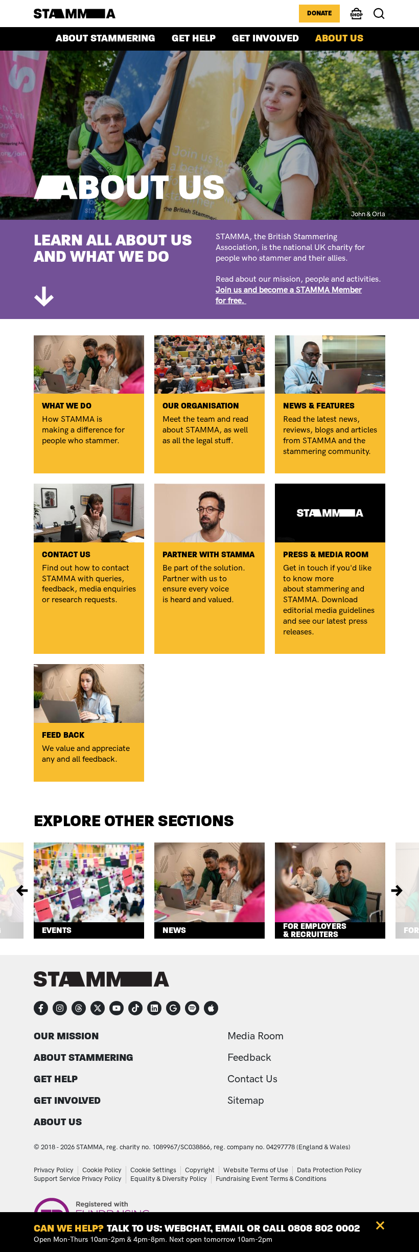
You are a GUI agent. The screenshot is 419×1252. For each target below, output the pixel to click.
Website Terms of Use (255, 1170)
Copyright (200, 1170)
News (174, 930)
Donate (319, 13)
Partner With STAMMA (208, 554)
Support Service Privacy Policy (78, 1179)
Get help (194, 38)
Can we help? (69, 1228)
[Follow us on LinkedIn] (154, 1008)
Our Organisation (200, 406)
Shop (356, 18)
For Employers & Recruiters (314, 930)
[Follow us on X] (97, 1008)
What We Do (66, 406)
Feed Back (63, 735)
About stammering (105, 38)
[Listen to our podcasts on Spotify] (192, 1008)
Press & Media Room (325, 554)
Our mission (66, 1036)
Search (379, 13)
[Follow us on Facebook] (41, 1008)
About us (339, 38)
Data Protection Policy (329, 1170)
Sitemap (245, 1101)
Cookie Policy (102, 1170)
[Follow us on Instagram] (60, 1008)
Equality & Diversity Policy (168, 1179)
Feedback (249, 1058)
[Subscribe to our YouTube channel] (116, 1008)
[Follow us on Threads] (79, 1008)
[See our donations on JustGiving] (173, 1008)
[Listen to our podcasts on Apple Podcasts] (211, 1008)
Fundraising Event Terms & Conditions (271, 1179)
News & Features (319, 406)
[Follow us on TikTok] (135, 1008)
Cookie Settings (153, 1170)
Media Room (255, 1036)
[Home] (74, 13)
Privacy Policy (54, 1170)
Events (57, 930)
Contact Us (66, 554)
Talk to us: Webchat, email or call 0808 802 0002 (233, 1228)
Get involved (265, 38)
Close (380, 1225)
